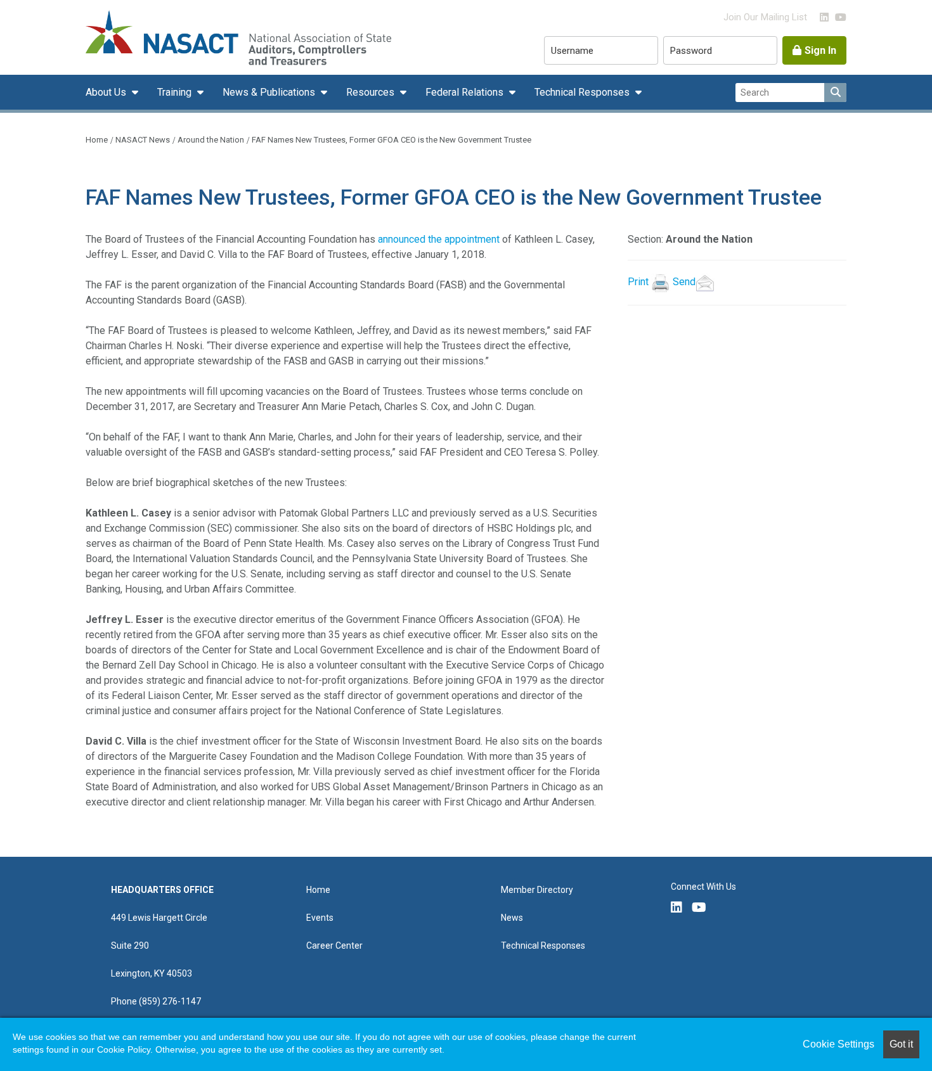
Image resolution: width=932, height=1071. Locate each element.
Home (97, 139)
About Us (107, 92)
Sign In (820, 50)
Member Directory (537, 890)
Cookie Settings (838, 1044)
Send (684, 282)
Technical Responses (583, 92)
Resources (371, 92)
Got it (901, 1044)
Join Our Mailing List (765, 17)
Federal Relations (465, 92)
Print (638, 282)
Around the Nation (211, 139)
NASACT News (142, 139)
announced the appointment (439, 239)
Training (175, 92)
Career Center (334, 945)
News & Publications (270, 92)
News (512, 918)
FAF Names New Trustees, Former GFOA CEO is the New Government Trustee (391, 139)
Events (319, 918)
